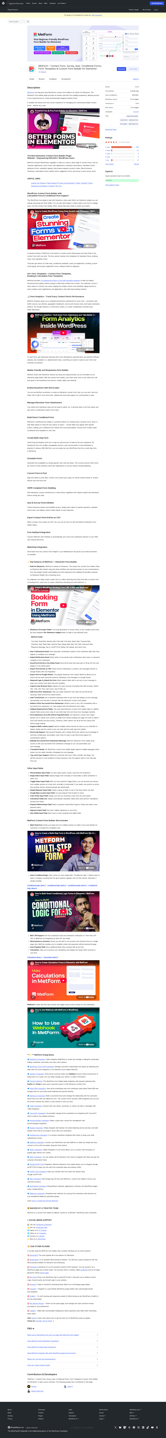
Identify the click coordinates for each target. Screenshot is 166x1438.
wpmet (33, 1318)
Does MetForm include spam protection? (41, 1347)
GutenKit (33, 1284)
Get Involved (103, 1409)
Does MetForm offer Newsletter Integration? (43, 1341)
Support (71, 1413)
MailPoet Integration (37, 1142)
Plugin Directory (13, 9)
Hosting (10, 1416)
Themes (40, 1413)
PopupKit (33, 1289)
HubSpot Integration (37, 1074)
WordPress (42, 1239)
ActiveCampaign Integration (39, 1121)
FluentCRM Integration (38, 1088)
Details (31, 79)
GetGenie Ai (34, 1267)
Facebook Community (44, 1225)
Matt (132, 1413)
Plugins (40, 1416)
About (10, 1409)
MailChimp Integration (37, 1059)
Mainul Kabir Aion (37, 1391)
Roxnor (43, 72)
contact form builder (132, 116)
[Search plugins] (28, 22)
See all (136, 164)
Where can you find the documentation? (41, 1359)
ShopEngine (34, 1260)
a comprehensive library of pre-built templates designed (60, 280)
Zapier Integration (36, 1150)
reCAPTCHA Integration (38, 1172)
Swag (101, 1419)
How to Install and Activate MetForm (45, 1201)
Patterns (41, 1419)
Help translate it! (97, 15)
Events (101, 1413)
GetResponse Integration (38, 1135)
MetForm (30, 92)
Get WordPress (157, 3)
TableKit (33, 1311)
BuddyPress (134, 1419)
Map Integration (35, 1179)
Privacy (10, 1419)
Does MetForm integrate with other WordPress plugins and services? (51, 1353)
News (9, 1413)
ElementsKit (34, 1255)
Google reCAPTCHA (37, 1164)
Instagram (42, 1233)
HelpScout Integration (37, 1096)
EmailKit (32, 1296)
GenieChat (84, 1270)
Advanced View (110, 129)
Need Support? (52, 183)
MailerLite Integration (37, 1193)
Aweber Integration (36, 1128)
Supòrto (136, 79)
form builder (123, 124)
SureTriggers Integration (38, 1186)
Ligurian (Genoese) (31, 1427)
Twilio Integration (36, 1106)
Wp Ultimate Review (37, 1303)
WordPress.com (135, 1409)
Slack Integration (36, 1157)
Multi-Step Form (133, 124)
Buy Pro (59, 186)
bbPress (133, 1416)
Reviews (42, 79)
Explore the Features (38, 183)
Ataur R (70, 1386)
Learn (70, 1409)
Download (121, 69)
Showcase (41, 1409)
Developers (72, 1416)
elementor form (133, 120)
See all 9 (136, 111)
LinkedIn (42, 1236)
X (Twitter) (43, 1230)
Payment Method (36, 1081)
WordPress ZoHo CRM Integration (42, 1067)
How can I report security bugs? (38, 1365)
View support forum (112, 185)
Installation (53, 79)
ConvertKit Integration (38, 1113)
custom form (123, 120)
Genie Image (44, 1273)
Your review (109, 164)
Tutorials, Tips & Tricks (44, 1321)
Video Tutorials (81, 183)
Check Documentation (67, 183)
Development (66, 79)
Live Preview (133, 69)
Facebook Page (41, 1227)
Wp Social (33, 1277)
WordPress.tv (74, 1419)
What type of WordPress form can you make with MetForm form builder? (53, 1335)
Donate (102, 1416)
